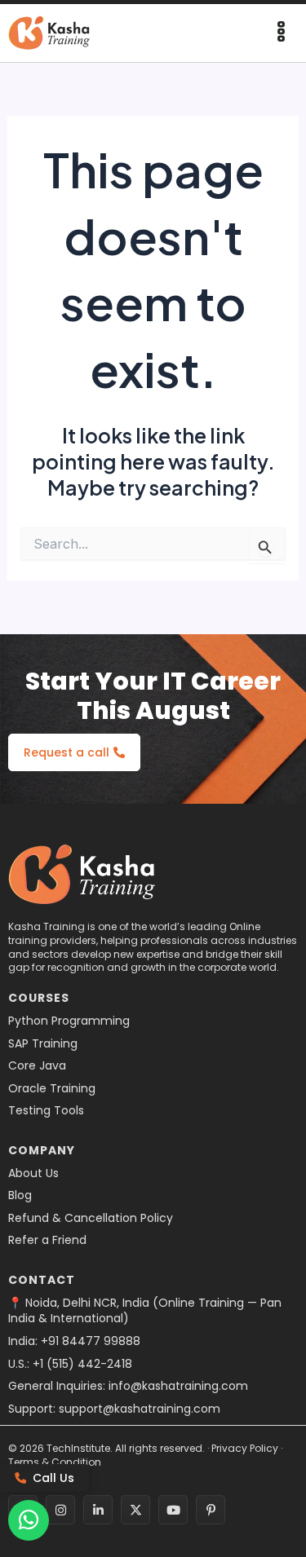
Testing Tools (46, 1110)
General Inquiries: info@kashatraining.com (128, 1386)
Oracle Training (51, 1088)
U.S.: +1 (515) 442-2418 (70, 1364)
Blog (20, 1195)
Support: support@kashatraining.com (114, 1409)
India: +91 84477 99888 (74, 1341)
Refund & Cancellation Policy (90, 1218)
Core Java (37, 1066)
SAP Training (43, 1044)
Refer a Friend (47, 1240)
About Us (33, 1173)
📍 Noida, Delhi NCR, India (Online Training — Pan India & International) (145, 1311)
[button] (281, 33)
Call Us (53, 1478)
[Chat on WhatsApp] (28, 1520)
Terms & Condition (54, 1462)
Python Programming (69, 1021)
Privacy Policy (244, 1448)
